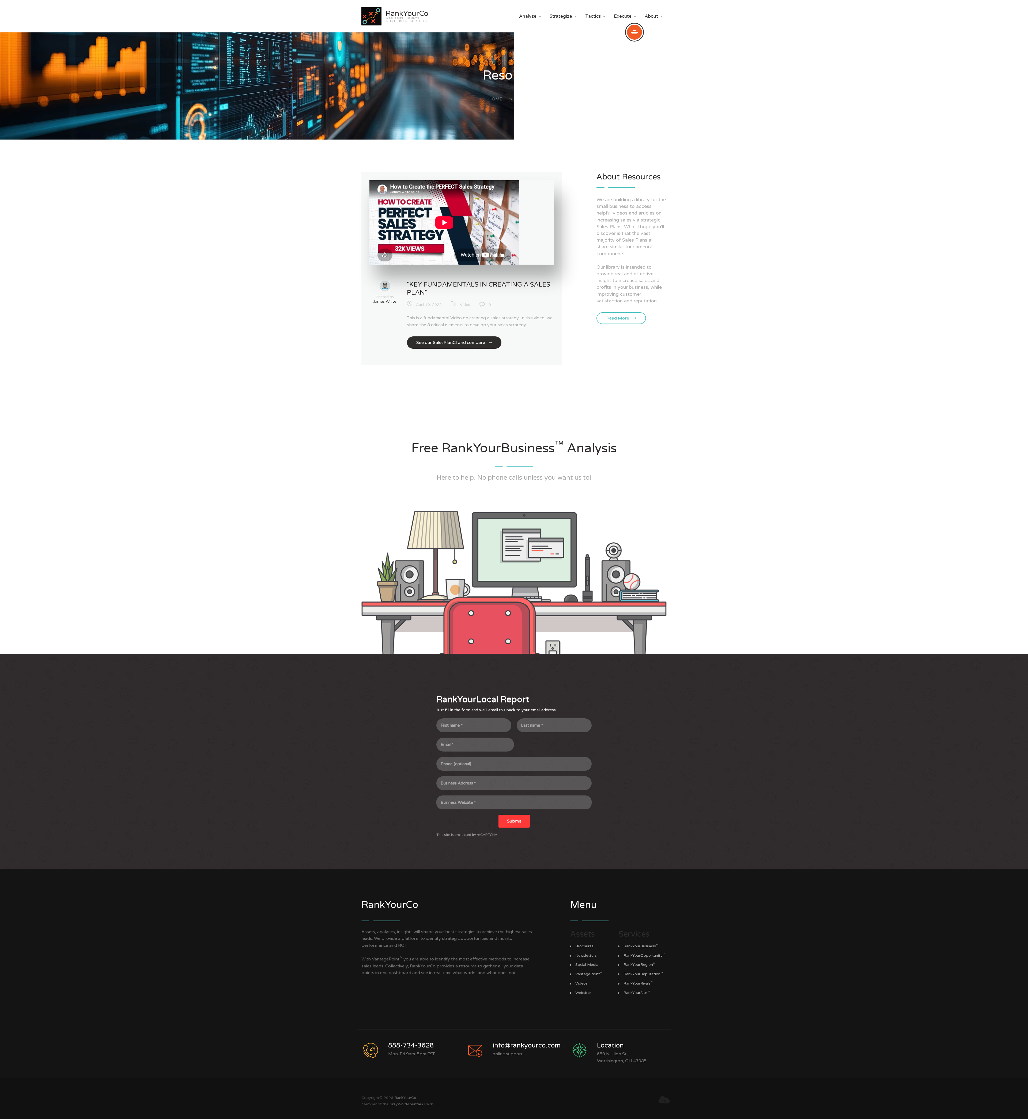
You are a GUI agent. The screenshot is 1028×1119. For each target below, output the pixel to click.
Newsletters (586, 955)
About (653, 16)
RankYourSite (636, 993)
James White (384, 301)
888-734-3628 (411, 1045)
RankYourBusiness (641, 946)
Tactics (595, 16)
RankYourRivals (638, 983)
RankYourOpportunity (644, 955)
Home (495, 99)
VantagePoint (589, 974)
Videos (581, 983)
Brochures (584, 946)
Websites (583, 993)
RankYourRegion (639, 965)
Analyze (530, 16)
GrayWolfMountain (406, 1104)
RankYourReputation (643, 974)
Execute (625, 16)
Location (610, 1045)
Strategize (563, 16)
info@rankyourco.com (527, 1045)
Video (465, 304)
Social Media (586, 965)
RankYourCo (405, 1097)
